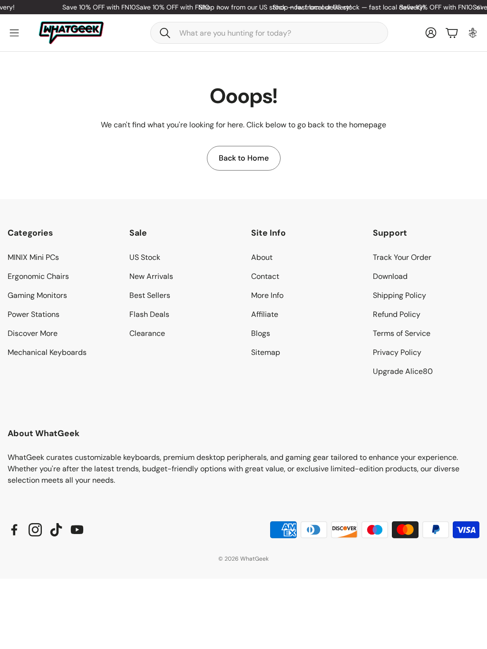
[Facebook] (14, 529)
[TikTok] (56, 529)
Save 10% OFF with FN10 (94, 7)
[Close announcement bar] (477, 7)
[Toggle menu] (14, 32)
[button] (269, 32)
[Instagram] (35, 529)
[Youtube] (77, 529)
